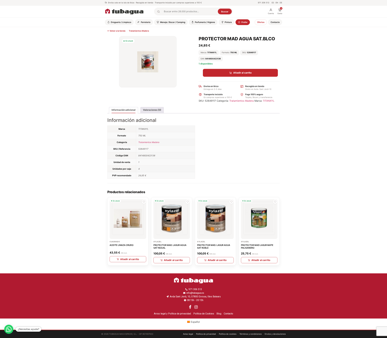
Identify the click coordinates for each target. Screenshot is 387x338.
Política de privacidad (206, 334)
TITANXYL (268, 100)
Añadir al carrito (242, 72)
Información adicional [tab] (123, 109)
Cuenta (271, 13)
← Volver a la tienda (116, 31)
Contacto (275, 22)
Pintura (228, 22)
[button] (144, 201)
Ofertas (260, 22)
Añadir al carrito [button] (129, 259)
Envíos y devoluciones (275, 334)
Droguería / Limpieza (121, 22)
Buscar (224, 11)
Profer (244, 22)
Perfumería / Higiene (205, 22)
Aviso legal (188, 334)
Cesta (279, 11)
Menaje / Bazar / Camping (172, 22)
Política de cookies (227, 334)
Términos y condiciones (250, 334)
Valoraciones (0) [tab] (152, 109)
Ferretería (145, 22)
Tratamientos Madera (139, 31)
